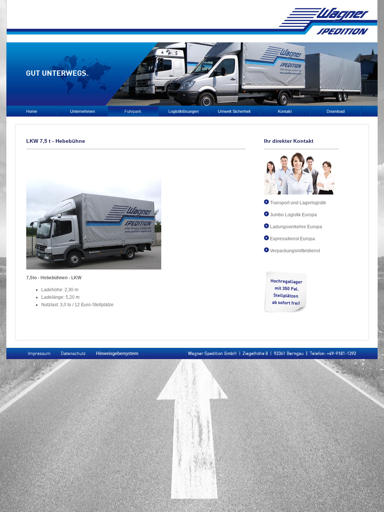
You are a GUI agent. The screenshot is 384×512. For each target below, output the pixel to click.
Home (31, 111)
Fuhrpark (132, 111)
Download (336, 111)
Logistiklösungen (183, 111)
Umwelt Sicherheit (234, 111)
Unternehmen (82, 111)
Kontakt (285, 111)
